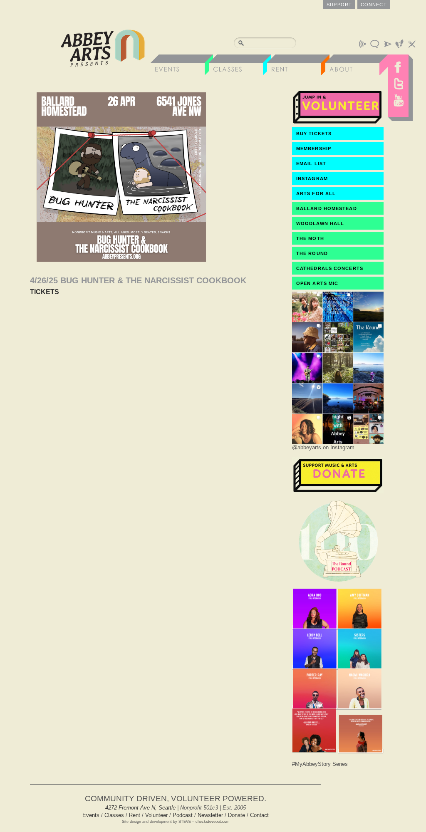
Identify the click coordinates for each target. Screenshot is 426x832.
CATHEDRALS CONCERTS (329, 268)
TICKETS (44, 291)
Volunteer (156, 815)
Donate (236, 815)
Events (90, 815)
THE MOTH (310, 238)
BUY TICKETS (314, 133)
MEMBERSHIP (313, 148)
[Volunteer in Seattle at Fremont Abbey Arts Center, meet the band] (338, 122)
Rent (134, 815)
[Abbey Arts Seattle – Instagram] (338, 442)
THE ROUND (312, 253)
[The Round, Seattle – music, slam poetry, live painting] (338, 583)
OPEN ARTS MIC (317, 283)
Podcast (183, 815)
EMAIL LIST (311, 163)
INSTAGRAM (312, 178)
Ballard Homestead (326, 208)
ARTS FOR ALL (316, 193)
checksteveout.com (213, 822)
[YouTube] (398, 102)
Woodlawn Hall (320, 223)
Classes (114, 815)
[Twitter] (398, 83)
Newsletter (210, 815)
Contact (259, 815)
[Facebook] (398, 64)
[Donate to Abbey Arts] (338, 491)
